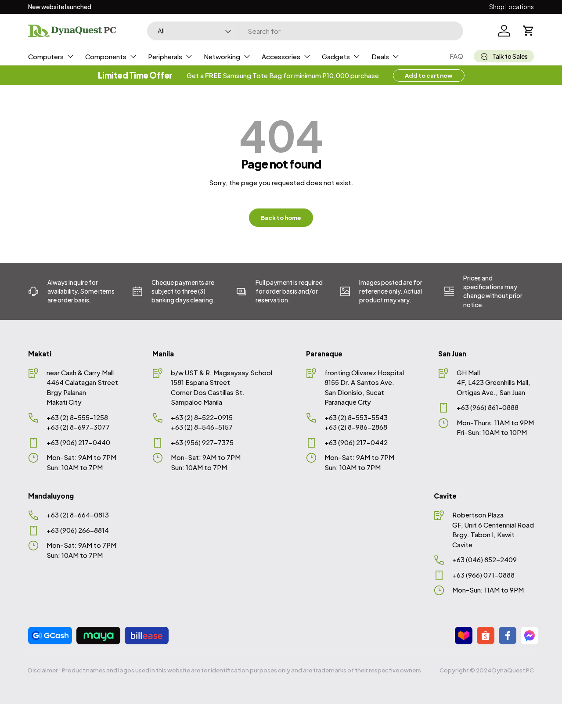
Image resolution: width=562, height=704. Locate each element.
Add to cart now (429, 75)
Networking (222, 56)
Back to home (281, 217)
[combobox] (305, 31)
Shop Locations (511, 7)
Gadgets (336, 56)
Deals (380, 56)
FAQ (456, 56)
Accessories (281, 56)
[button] (528, 30)
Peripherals (165, 56)
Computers (46, 56)
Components (105, 56)
